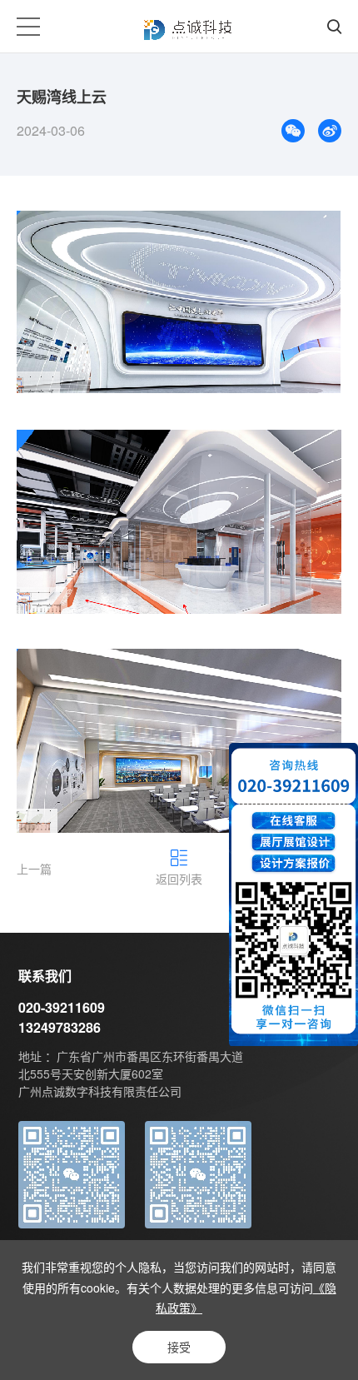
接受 (179, 1346)
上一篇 (34, 868)
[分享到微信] (293, 130)
